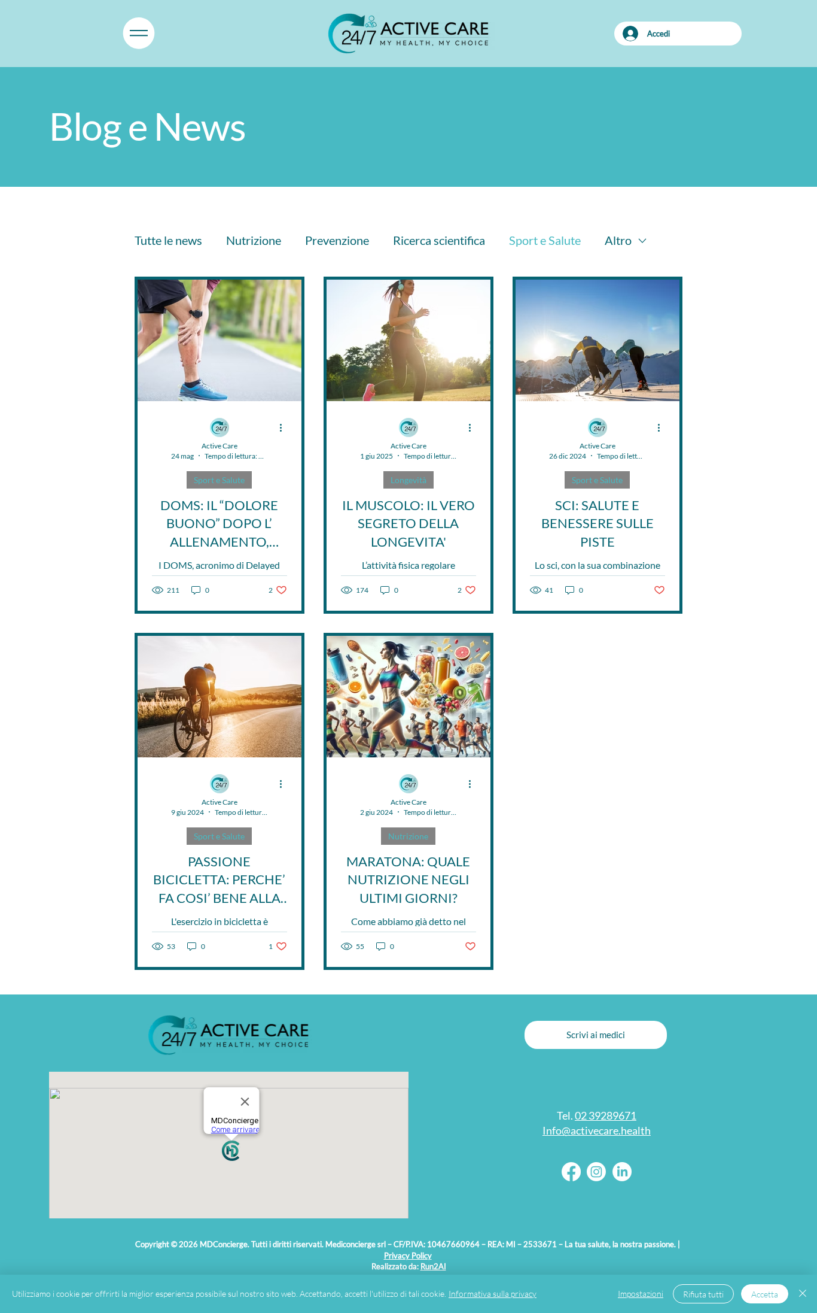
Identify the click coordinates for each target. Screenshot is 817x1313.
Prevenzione (337, 240)
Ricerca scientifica (439, 240)
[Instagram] (596, 1171)
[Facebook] (571, 1171)
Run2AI (433, 1266)
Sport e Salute (545, 240)
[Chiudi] (802, 1293)
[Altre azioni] (285, 428)
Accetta (764, 1294)
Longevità (408, 480)
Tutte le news (168, 240)
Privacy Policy (408, 1255)
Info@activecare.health (596, 1130)
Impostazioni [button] (640, 1293)
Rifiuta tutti (703, 1294)
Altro (618, 240)
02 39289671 (605, 1115)
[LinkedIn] (622, 1171)
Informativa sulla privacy (492, 1293)
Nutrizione (253, 240)
